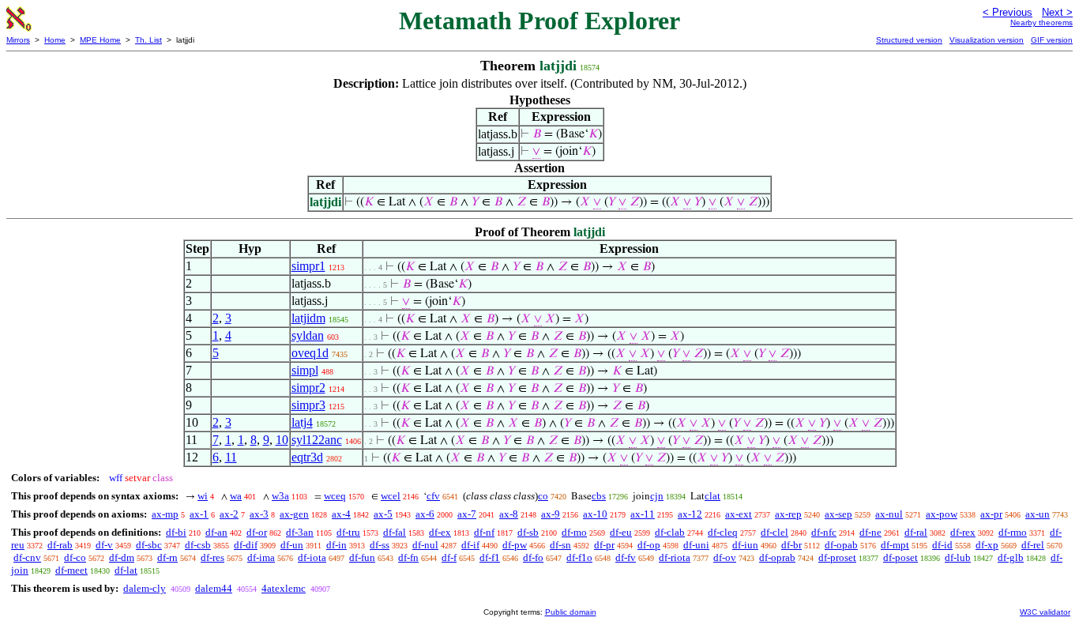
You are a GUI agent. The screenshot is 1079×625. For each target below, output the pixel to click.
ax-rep (788, 514)
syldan (307, 335)
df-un (291, 545)
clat (712, 496)
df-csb (198, 545)
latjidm (308, 318)
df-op (648, 545)
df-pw (514, 545)
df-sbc (149, 545)
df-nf (484, 532)
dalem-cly (144, 588)
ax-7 (466, 514)
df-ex (440, 532)
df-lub (958, 557)
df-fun (362, 557)
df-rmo (1012, 532)
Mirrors (18, 40)
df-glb (1011, 557)
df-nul (425, 545)
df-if (470, 545)
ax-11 (642, 514)
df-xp (987, 545)
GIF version (1052, 40)
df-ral (915, 532)
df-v (104, 545)
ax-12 (690, 514)
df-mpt (895, 545)
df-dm (121, 557)
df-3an (300, 532)
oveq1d (310, 353)
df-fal (394, 532)
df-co (75, 557)
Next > (1057, 12)
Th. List (148, 40)
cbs (599, 496)
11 (231, 457)
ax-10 (595, 514)
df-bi (176, 532)
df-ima (261, 557)
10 (282, 439)
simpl (304, 370)
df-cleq (723, 532)
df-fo (533, 557)
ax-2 (229, 514)
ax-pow (941, 514)
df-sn (560, 545)
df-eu (621, 532)
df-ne (870, 532)
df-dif (246, 545)
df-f (449, 557)
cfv (433, 496)
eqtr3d (307, 457)
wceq (335, 496)
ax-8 (508, 514)
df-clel (774, 532)
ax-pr (991, 514)
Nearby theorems (1041, 22)
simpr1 (308, 266)
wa (236, 496)
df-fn (408, 557)
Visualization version (986, 40)
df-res (212, 557)
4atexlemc (283, 588)
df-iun (745, 545)
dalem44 (213, 588)
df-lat (126, 570)
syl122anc (316, 439)
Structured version (909, 40)
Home (55, 40)
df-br (791, 545)
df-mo (574, 532)
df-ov (724, 557)
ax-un (1037, 514)
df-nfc (824, 532)
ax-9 (550, 514)
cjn (657, 496)
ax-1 (199, 514)
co (543, 496)
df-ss (379, 545)
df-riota (674, 557)
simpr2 (308, 387)
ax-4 (341, 514)
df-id (942, 545)
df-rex (963, 532)
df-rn (167, 557)
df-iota (312, 557)
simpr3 (308, 405)
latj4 (302, 422)
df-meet (71, 570)
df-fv (625, 557)
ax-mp (165, 514)
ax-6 (424, 514)
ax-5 (383, 514)
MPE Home (100, 40)
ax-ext (738, 514)
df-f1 (489, 557)
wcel (390, 496)
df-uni (696, 545)
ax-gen (294, 514)
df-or (256, 532)
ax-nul (889, 514)
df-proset (837, 557)
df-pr (604, 545)
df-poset (900, 557)
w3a (280, 496)
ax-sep (838, 514)
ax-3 (259, 514)
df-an (216, 532)
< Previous (1007, 12)
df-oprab (777, 557)
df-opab (841, 545)
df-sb (528, 532)
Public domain (570, 612)
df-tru (348, 532)
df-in (336, 545)
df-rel (1032, 545)
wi (202, 496)
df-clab (670, 532)
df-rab (60, 545)
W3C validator (1045, 612)
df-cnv (27, 557)
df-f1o (579, 557)
